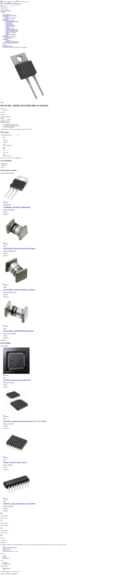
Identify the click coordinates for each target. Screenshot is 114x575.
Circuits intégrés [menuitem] (9, 22)
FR (1, 12)
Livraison (5, 562)
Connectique (5, 35)
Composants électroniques (8, 20)
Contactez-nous (17, 157)
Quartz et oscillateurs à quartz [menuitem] (12, 30)
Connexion (4, 10)
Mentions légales (6, 568)
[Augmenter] (8, 120)
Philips (2, 102)
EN (3, 12)
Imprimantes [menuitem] (8, 38)
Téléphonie (5, 39)
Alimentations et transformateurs (10, 15)
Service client (7, 549)
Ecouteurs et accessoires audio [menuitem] (12, 41)
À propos (5, 555)
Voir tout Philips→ (5, 345)
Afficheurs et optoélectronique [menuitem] (12, 21)
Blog (4, 556)
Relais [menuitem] (7, 33)
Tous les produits (6, 14)
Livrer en (2, 135)
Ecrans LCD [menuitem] (8, 40)
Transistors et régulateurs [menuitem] (11, 34)
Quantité (2, 117)
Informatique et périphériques (9, 36)
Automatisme (6, 16)
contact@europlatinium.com (10, 547)
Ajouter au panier (6, 122)
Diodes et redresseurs (7, 46)
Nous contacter (6, 558)
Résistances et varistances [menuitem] (11, 32)
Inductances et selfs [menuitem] (10, 28)
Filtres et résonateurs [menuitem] (10, 26)
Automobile (5, 19)
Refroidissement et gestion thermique (11, 42)
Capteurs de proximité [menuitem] (10, 17)
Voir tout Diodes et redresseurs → (8, 173)
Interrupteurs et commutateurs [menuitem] (12, 29)
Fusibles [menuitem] (7, 27)
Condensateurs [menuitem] (9, 23)
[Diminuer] (2, 120)
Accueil (4, 45)
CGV (4, 569)
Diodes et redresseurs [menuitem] (10, 25)
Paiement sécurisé (7, 563)
